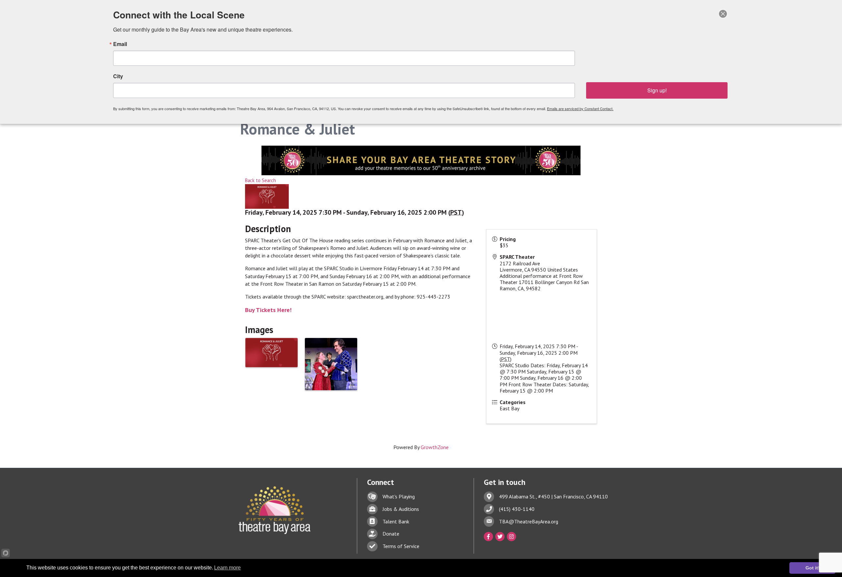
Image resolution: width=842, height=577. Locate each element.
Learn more (227, 567)
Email (120, 44)
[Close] (723, 14)
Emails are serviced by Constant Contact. (580, 108)
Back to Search (260, 180)
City (118, 76)
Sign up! (657, 90)
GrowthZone (435, 447)
